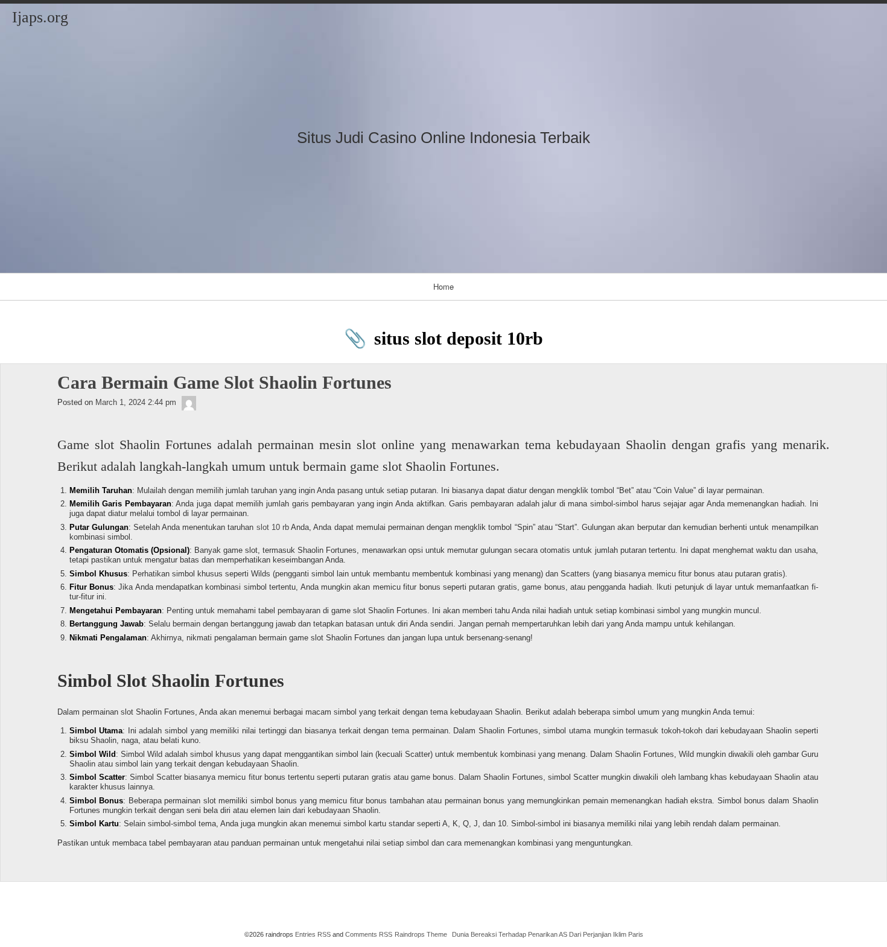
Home (443, 286)
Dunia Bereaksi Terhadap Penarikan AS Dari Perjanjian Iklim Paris (547, 934)
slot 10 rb (272, 527)
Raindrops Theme (421, 934)
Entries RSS (313, 934)
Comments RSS (368, 934)
